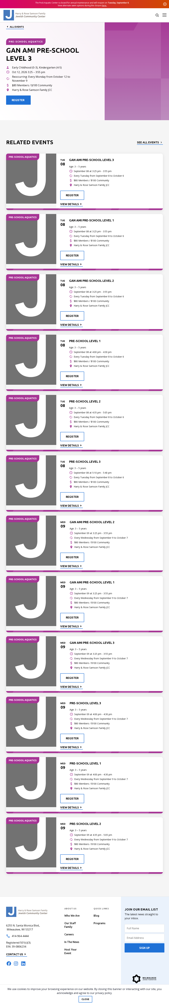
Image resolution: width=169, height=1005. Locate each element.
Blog (96, 915)
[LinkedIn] (23, 963)
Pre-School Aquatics (26, 41)
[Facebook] (8, 963)
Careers (69, 934)
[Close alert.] (165, 4)
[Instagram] (16, 963)
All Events (17, 27)
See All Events (148, 142)
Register (72, 195)
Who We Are (72, 915)
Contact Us (14, 954)
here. (104, 5)
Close (85, 999)
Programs (99, 923)
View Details (69, 204)
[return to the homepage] (27, 911)
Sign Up (144, 947)
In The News (71, 941)
